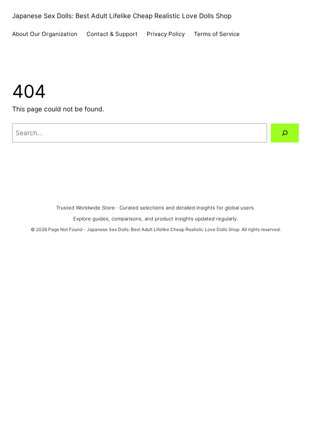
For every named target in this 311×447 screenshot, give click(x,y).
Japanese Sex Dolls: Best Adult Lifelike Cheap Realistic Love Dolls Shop (121, 16)
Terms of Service (217, 34)
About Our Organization (44, 34)
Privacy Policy (166, 34)
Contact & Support (112, 34)
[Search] (285, 133)
